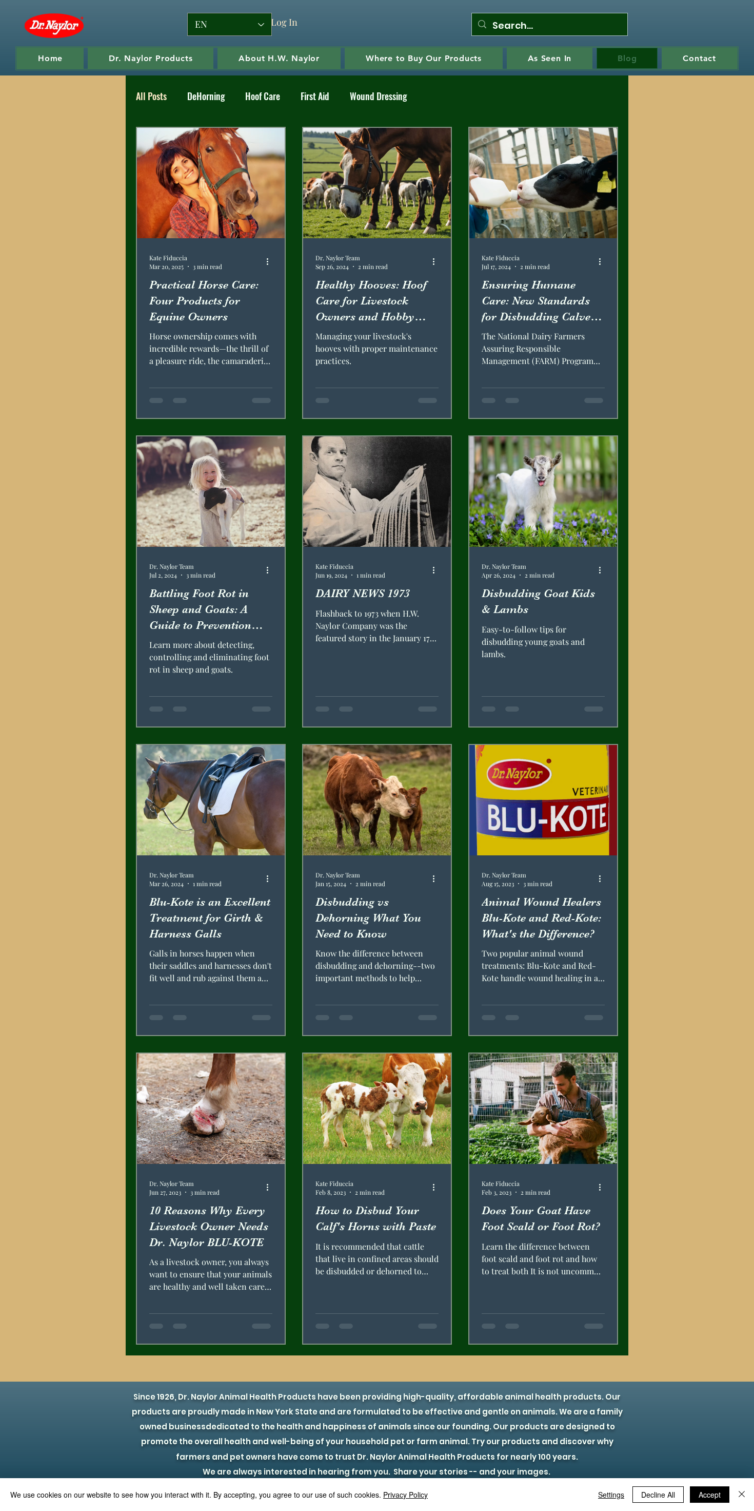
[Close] (742, 1494)
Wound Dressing (378, 96)
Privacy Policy (405, 1494)
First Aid (315, 96)
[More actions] (271, 262)
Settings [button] (611, 1494)
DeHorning (206, 96)
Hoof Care (262, 96)
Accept (710, 1494)
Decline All (658, 1494)
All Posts (151, 96)
